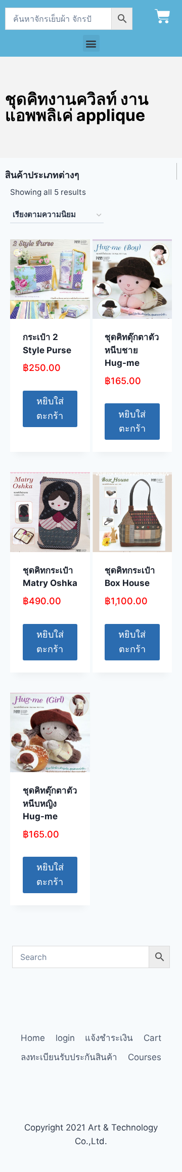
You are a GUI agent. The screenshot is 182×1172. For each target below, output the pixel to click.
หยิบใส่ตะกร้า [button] (50, 408)
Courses (144, 1057)
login (65, 1038)
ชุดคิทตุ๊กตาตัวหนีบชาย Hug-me (132, 350)
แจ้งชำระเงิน (109, 1038)
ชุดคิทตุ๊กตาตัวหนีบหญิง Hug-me (50, 803)
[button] (91, 43)
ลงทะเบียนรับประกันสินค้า (69, 1057)
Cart (152, 1038)
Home (33, 1038)
